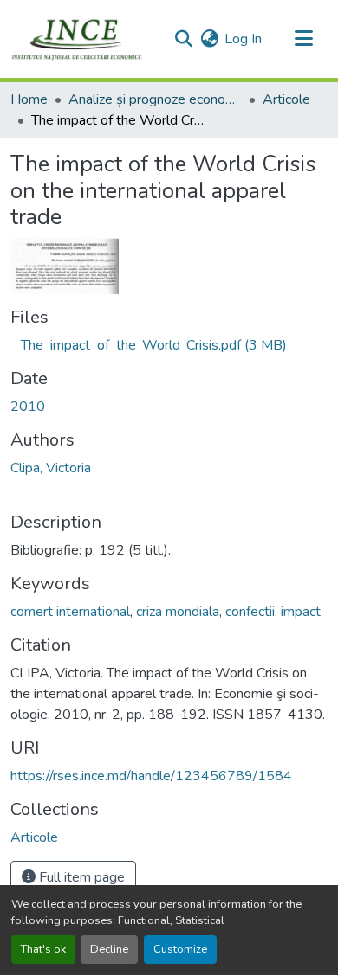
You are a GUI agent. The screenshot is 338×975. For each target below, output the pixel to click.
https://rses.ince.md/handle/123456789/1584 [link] (151, 776)
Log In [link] (243, 38)
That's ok (43, 949)
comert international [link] (70, 611)
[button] (76, 39)
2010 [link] (27, 406)
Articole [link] (286, 99)
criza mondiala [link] (177, 611)
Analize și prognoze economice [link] (155, 99)
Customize (180, 949)
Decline (109, 949)
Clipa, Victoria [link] (50, 468)
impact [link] (301, 611)
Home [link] (29, 99)
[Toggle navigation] (303, 38)
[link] (169, 345)
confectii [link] (250, 611)
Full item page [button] (80, 877)
